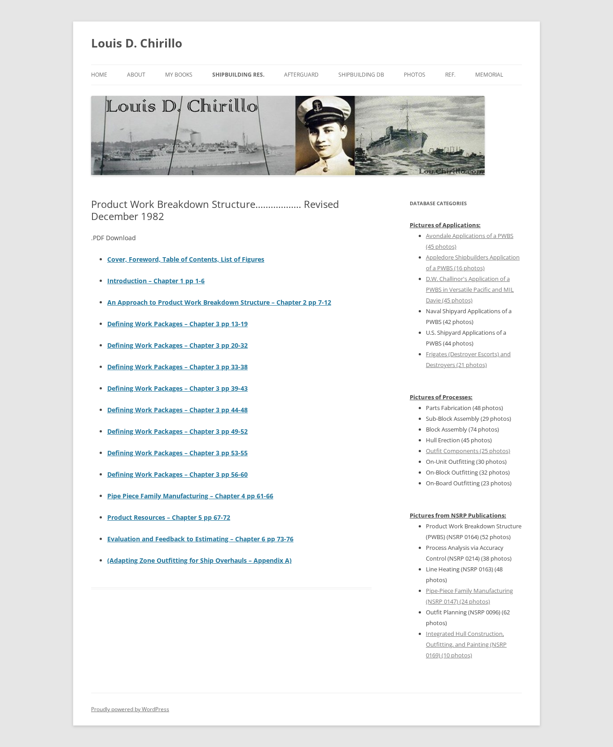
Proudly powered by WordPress (130, 709)
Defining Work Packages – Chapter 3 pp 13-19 (177, 324)
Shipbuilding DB (361, 74)
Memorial (489, 74)
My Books (179, 74)
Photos (414, 74)
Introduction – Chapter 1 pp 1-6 (156, 280)
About (136, 74)
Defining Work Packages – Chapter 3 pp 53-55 (177, 453)
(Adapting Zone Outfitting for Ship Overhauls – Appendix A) (199, 560)
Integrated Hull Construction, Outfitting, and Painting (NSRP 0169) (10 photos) (466, 644)
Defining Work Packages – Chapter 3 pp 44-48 (177, 410)
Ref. (450, 74)
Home (99, 74)
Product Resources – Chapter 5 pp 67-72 (168, 517)
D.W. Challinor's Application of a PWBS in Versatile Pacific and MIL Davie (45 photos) (470, 289)
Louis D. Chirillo (136, 43)
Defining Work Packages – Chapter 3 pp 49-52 (177, 431)
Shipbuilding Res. (238, 74)
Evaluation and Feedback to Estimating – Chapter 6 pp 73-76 (200, 539)
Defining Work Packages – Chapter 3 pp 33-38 (177, 367)
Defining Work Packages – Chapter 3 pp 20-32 (177, 345)
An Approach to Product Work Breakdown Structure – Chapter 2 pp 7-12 (219, 302)
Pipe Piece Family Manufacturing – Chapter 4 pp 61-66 (190, 496)
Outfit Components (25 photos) (468, 451)
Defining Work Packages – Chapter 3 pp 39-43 (177, 388)
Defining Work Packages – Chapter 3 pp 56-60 (177, 474)
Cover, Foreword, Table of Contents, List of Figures (185, 259)
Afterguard (301, 74)
